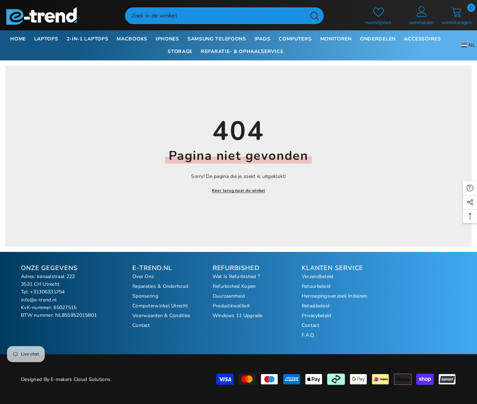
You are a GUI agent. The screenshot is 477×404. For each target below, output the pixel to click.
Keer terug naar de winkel (238, 190)
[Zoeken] (224, 15)
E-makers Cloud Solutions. (81, 379)
